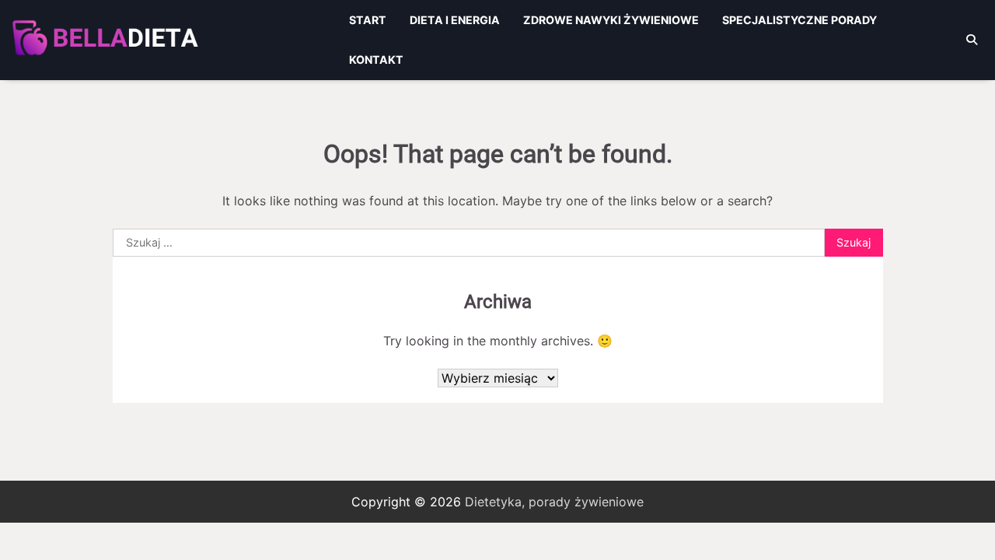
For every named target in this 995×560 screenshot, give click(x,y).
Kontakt (376, 59)
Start (367, 19)
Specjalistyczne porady (799, 19)
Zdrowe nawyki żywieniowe (611, 19)
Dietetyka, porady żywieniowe (554, 501)
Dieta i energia (455, 19)
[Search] (971, 39)
